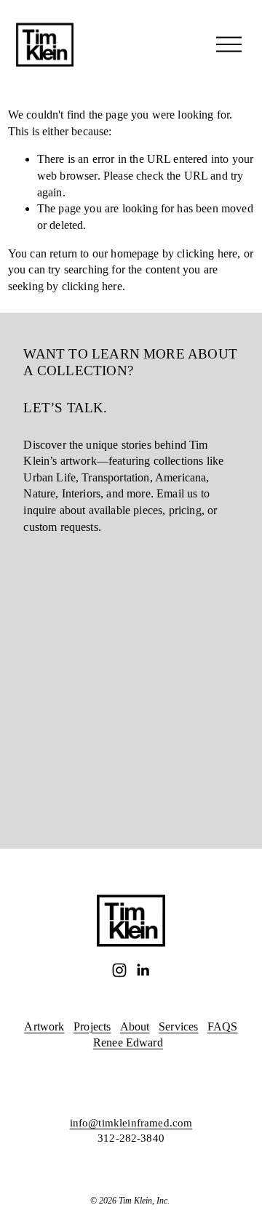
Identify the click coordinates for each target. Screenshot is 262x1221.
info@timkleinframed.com (131, 1123)
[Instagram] (119, 970)
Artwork (44, 1026)
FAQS (222, 1026)
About (135, 1026)
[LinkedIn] (142, 970)
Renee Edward (128, 1042)
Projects (92, 1026)
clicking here (207, 253)
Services (178, 1026)
